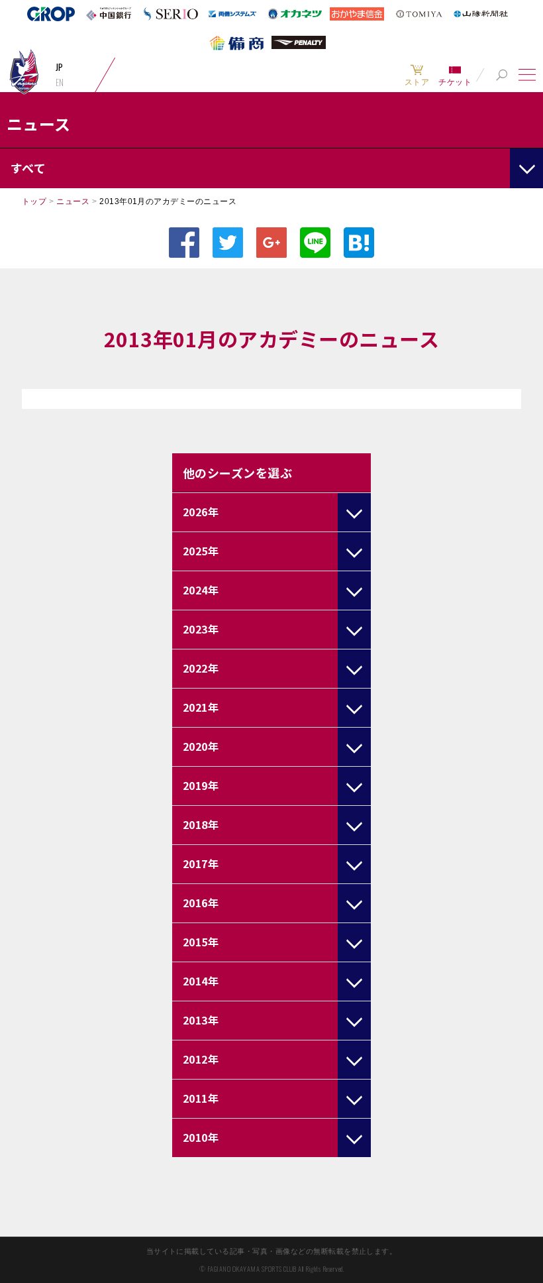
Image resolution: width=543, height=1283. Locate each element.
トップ (34, 201)
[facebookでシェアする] (184, 242)
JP (60, 67)
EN (60, 82)
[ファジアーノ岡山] (23, 71)
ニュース (72, 201)
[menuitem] (417, 75)
